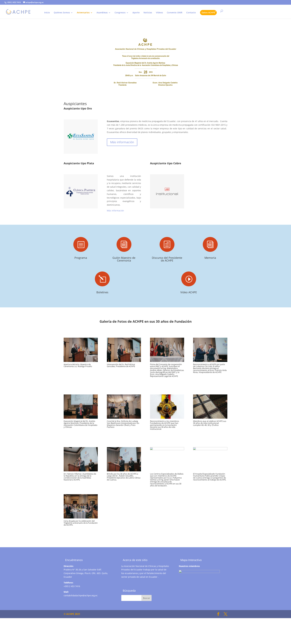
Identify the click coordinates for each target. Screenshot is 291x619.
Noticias (148, 13)
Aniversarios (83, 13)
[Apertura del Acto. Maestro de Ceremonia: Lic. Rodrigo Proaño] (81, 361)
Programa (80, 258)
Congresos (120, 13)
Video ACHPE (188, 292)
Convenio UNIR (174, 13)
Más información (122, 142)
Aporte (136, 13)
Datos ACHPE (208, 12)
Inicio (47, 13)
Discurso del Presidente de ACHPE (167, 259)
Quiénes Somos (62, 13)
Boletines (102, 292)
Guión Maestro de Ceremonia (123, 259)
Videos (159, 13)
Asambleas (102, 13)
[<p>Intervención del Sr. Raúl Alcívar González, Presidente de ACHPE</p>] (124, 361)
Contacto (191, 13)
